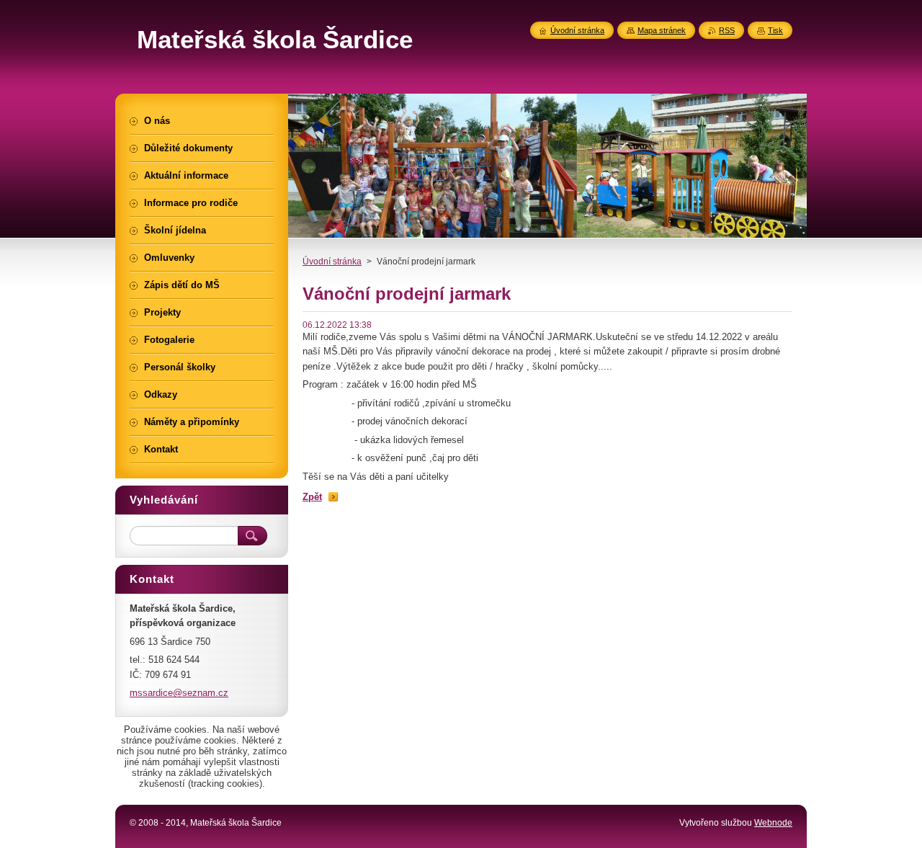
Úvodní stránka (332, 261)
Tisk (775, 30)
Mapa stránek (661, 30)
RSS (727, 30)
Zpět (312, 496)
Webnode (773, 822)
